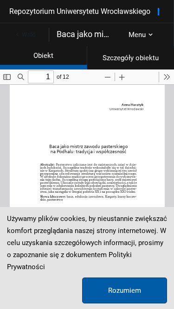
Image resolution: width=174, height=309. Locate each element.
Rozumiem (124, 290)
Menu (137, 35)
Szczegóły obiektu (131, 58)
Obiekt (43, 55)
